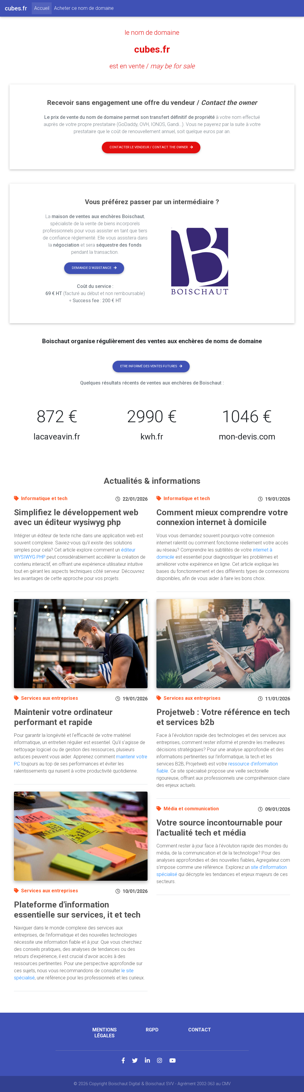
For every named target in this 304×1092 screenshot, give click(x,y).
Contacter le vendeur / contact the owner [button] (149, 147)
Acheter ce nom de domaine (84, 8)
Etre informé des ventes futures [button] (148, 366)
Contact (199, 1030)
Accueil (43, 8)
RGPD (152, 1030)
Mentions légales (104, 1032)
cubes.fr (152, 49)
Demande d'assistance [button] (91, 268)
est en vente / (152, 66)
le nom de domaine (152, 32)
